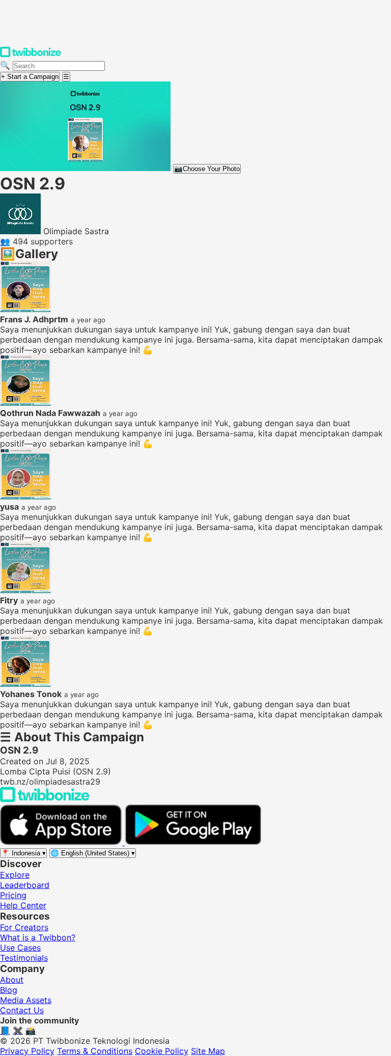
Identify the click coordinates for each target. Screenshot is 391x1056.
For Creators (24, 927)
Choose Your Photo (207, 169)
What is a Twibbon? (37, 937)
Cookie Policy (161, 1051)
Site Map (208, 1051)
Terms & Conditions (94, 1051)
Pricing (13, 895)
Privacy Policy (27, 1051)
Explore (15, 875)
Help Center (23, 905)
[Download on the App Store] (62, 842)
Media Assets (25, 1000)
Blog (8, 990)
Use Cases (20, 947)
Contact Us (22, 1010)
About (11, 980)
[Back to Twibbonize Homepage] (45, 799)
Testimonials (24, 958)
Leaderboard (24, 885)
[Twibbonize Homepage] (30, 55)
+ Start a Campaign (30, 76)
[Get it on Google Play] (193, 842)
